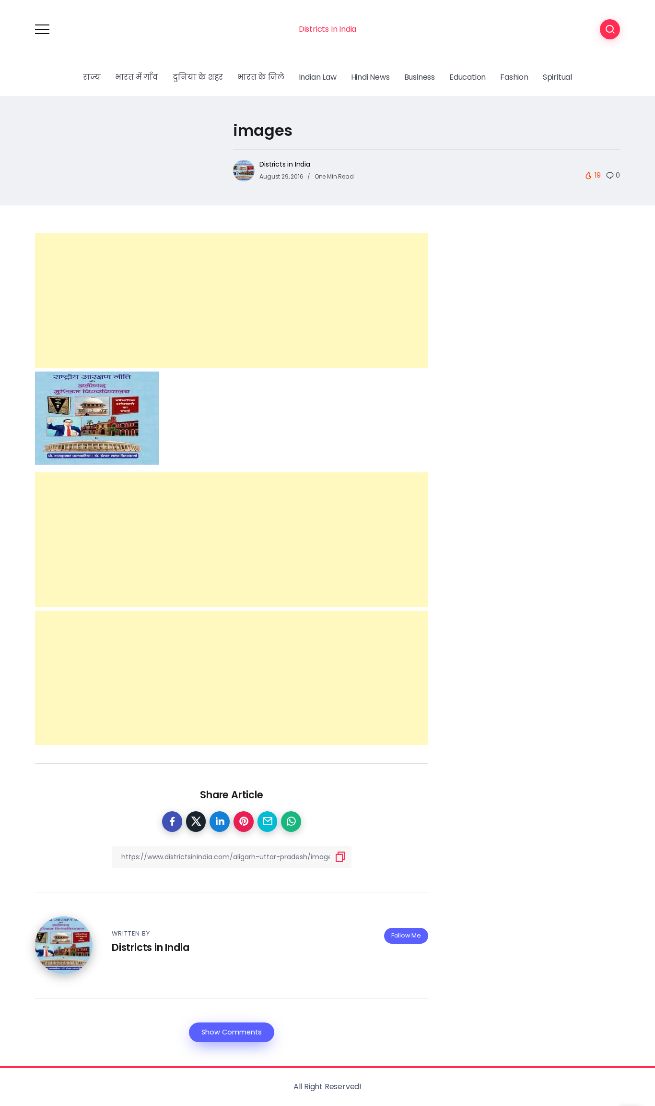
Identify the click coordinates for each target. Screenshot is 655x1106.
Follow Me (406, 935)
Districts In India (327, 29)
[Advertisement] (231, 300)
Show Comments (231, 1032)
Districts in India (284, 164)
